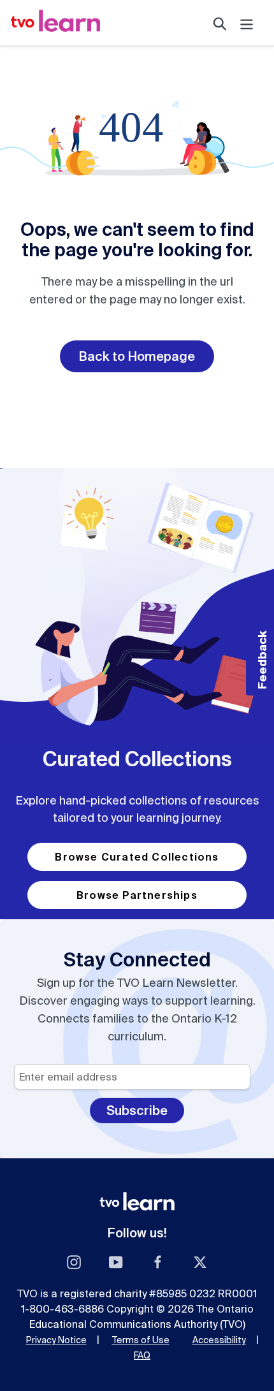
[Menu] (246, 22)
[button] (260, 660)
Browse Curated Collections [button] (137, 857)
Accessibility (219, 1340)
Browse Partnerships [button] (137, 895)
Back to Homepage (137, 356)
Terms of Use (140, 1340)
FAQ (142, 1355)
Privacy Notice (56, 1340)
